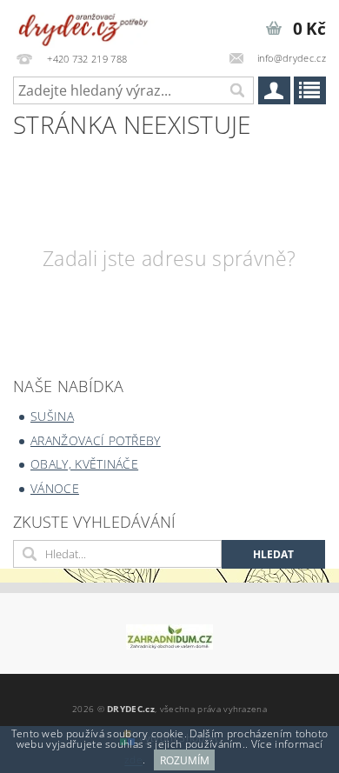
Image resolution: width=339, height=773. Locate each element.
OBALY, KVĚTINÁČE (84, 464)
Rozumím (184, 760)
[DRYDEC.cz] (84, 22)
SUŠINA (52, 416)
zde (133, 760)
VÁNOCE (54, 488)
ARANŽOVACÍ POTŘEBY (95, 440)
